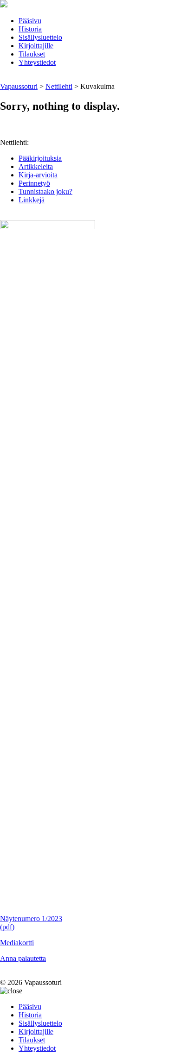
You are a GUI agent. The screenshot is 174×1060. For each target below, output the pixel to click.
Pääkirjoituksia (40, 158)
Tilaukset (32, 54)
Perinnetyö (34, 183)
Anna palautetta (23, 958)
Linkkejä (32, 200)
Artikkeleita (36, 166)
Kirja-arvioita (38, 175)
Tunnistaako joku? (45, 191)
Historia (30, 29)
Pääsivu (30, 21)
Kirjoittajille (36, 46)
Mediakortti (17, 943)
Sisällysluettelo (40, 37)
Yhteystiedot (37, 62)
